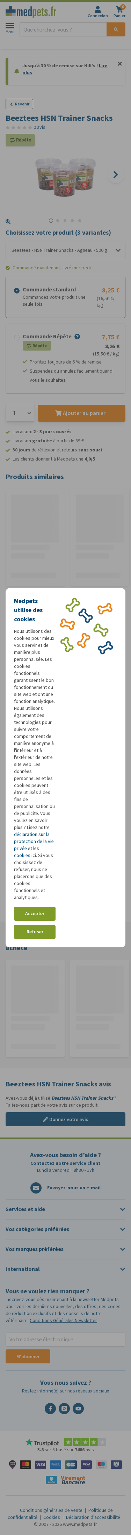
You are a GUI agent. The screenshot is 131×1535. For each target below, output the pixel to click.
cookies (22, 855)
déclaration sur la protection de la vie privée (34, 841)
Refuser (35, 931)
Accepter (34, 913)
